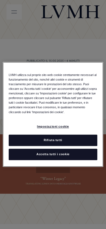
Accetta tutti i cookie (53, 154)
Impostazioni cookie (53, 126)
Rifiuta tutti (53, 140)
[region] (53, 114)
